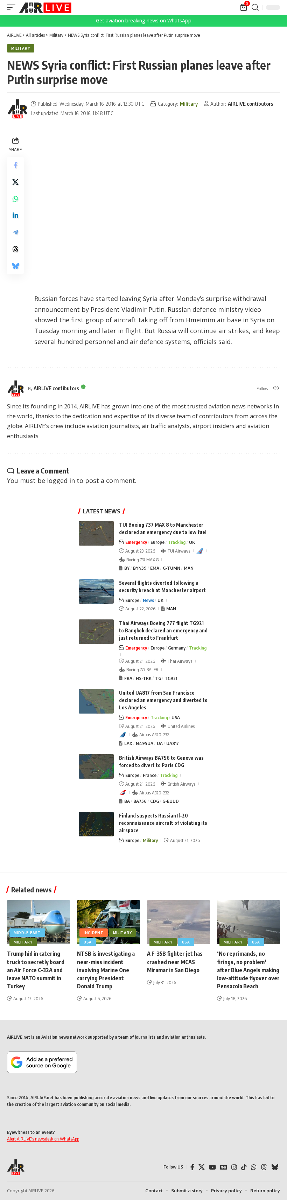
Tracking (177, 542)
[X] (201, 1167)
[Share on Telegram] (15, 232)
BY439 (140, 568)
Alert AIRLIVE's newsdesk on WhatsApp (43, 1139)
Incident (94, 933)
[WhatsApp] (253, 1167)
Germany (177, 648)
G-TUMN (171, 568)
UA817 (172, 743)
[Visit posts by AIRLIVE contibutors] (17, 108)
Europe (157, 542)
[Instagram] (234, 1167)
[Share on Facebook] (15, 165)
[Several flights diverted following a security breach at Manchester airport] (96, 591)
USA (176, 717)
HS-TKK (144, 678)
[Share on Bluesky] (15, 266)
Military (20, 48)
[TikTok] (243, 1167)
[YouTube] (212, 1167)
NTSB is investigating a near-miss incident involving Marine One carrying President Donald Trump (106, 970)
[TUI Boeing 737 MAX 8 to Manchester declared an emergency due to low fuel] (96, 533)
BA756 (140, 801)
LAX (128, 743)
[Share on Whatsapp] (15, 198)
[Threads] (264, 1167)
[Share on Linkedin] (15, 215)
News (148, 600)
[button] (13, 7)
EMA (154, 568)
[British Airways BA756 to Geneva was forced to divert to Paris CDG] (96, 766)
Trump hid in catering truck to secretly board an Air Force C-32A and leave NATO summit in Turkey (35, 970)
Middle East (27, 933)
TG (158, 678)
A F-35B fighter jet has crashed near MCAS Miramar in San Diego (175, 961)
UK (192, 542)
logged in (61, 480)
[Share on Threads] (15, 249)
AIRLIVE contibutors (250, 103)
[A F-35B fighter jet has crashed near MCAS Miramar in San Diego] (178, 922)
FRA (128, 678)
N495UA (144, 743)
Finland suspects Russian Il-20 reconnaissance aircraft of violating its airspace (163, 823)
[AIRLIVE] (45, 7)
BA (127, 801)
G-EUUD (170, 801)
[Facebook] (192, 1167)
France (149, 775)
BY (127, 568)
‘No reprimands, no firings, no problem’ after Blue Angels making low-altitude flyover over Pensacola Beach (248, 970)
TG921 (170, 678)
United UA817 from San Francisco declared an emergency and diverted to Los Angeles (163, 700)
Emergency (136, 542)
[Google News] (223, 1167)
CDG (154, 801)
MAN (189, 568)
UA (160, 743)
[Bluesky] (275, 1167)
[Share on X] (15, 182)
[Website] (276, 388)
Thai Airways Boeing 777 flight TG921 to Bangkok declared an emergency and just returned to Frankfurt (163, 630)
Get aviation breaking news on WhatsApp (143, 20)
